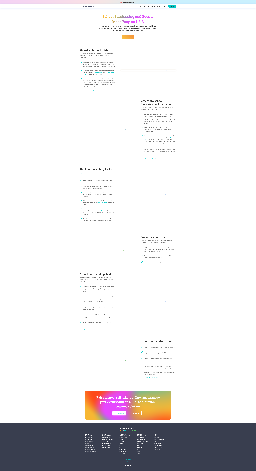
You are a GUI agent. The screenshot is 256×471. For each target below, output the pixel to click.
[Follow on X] (125, 465)
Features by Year (158, 447)
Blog (155, 435)
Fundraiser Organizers (142, 441)
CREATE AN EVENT (89, 435)
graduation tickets (98, 72)
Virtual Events (89, 445)
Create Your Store (128, 37)
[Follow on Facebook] (123, 465)
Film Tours (139, 447)
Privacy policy (106, 445)
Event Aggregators (141, 435)
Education (139, 445)
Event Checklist (89, 441)
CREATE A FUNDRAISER (124, 435)
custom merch (155, 352)
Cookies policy (106, 447)
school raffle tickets (102, 202)
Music (138, 449)
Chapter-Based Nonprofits (143, 437)
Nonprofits (139, 451)
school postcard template (99, 210)
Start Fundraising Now (119, 413)
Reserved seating (87, 296)
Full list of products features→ (151, 380)
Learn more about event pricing (90, 88)
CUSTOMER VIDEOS (158, 445)
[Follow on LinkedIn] (133, 465)
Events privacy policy (90, 451)
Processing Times (106, 443)
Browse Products (106, 435)
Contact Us (156, 437)
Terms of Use (105, 441)
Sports (138, 453)
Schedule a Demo (136, 413)
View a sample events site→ (89, 326)
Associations (140, 443)
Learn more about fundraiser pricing (91, 90)
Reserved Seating (89, 447)
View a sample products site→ (151, 377)
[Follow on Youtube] (131, 465)
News (155, 441)
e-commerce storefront (168, 353)
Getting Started (89, 437)
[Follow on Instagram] (128, 465)
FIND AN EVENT (88, 439)
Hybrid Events (88, 443)
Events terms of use (90, 449)
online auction (170, 117)
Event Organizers (141, 439)
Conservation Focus (159, 439)
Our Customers (157, 443)
